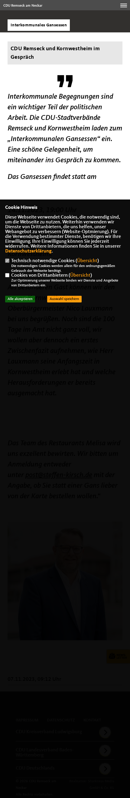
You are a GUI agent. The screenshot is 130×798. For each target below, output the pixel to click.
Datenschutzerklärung (28, 251)
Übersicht (87, 261)
